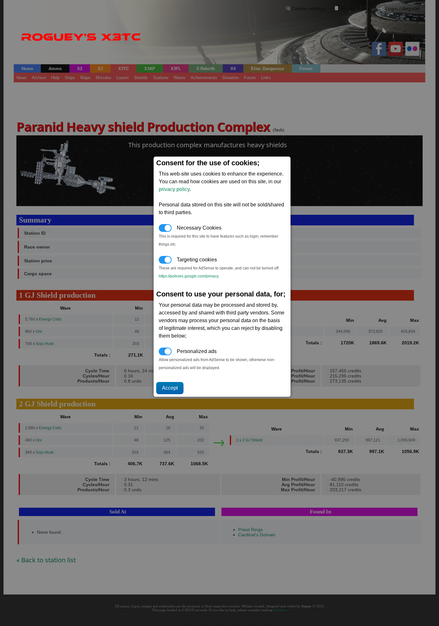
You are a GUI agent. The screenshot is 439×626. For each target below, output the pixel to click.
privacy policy (174, 189)
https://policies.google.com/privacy (188, 276)
